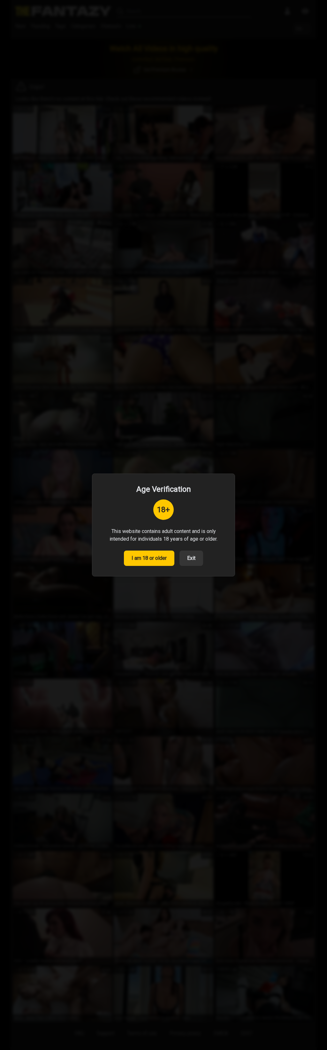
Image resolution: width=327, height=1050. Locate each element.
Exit (191, 558)
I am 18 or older (149, 558)
